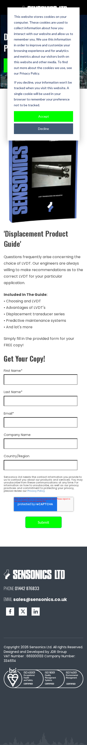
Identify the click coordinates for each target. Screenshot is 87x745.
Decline (43, 129)
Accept (43, 116)
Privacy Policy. (36, 491)
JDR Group (58, 651)
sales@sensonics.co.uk (40, 599)
